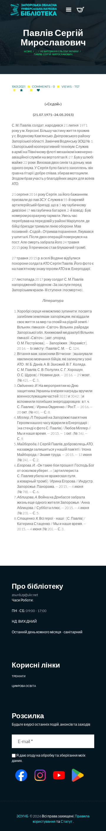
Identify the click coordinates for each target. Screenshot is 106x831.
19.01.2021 (18, 87)
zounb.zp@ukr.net (25, 595)
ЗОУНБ (22, 816)
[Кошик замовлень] (80, 10)
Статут (66, 821)
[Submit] (90, 741)
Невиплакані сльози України (59, 51)
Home (28, 51)
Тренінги (18, 676)
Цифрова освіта (24, 686)
